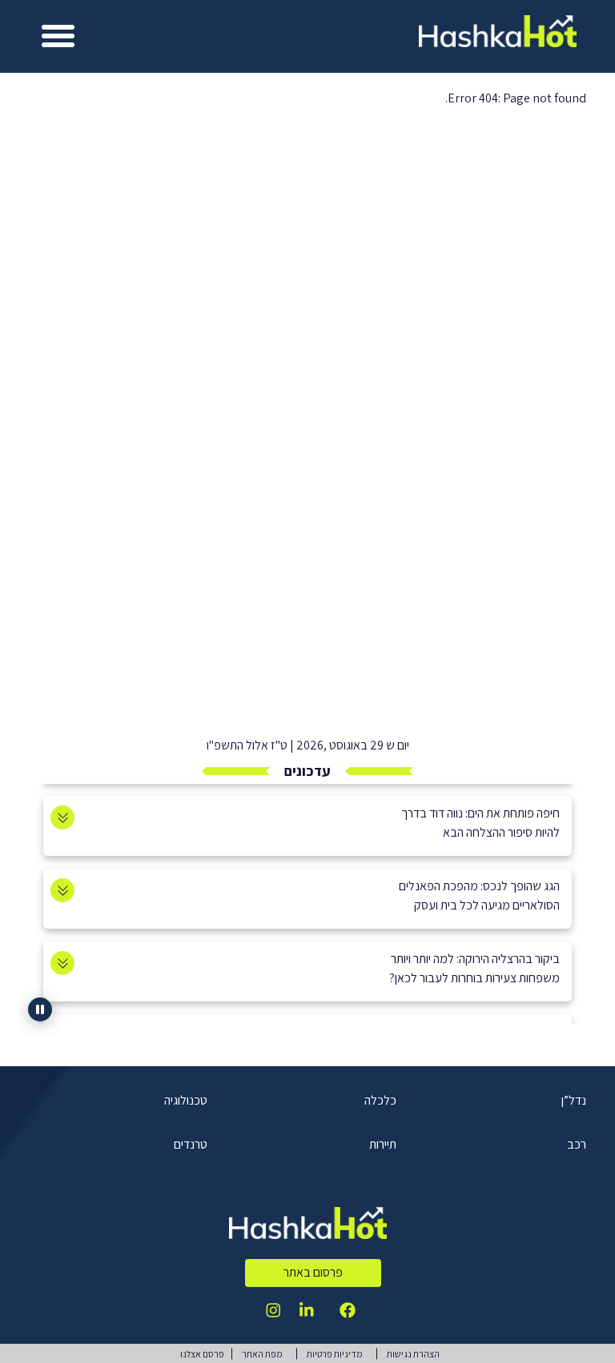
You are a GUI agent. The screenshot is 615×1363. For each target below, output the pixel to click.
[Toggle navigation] (58, 36)
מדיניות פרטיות (335, 1354)
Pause (40, 1009)
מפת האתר (262, 1354)
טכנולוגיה (185, 1100)
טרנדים (190, 1144)
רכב (576, 1144)
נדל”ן (573, 1100)
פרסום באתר (313, 1272)
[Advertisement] (307, 601)
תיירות (382, 1144)
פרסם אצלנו (202, 1354)
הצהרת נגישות (413, 1354)
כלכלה (380, 1100)
